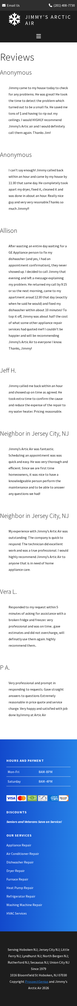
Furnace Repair (17, 879)
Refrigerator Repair (20, 896)
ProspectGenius (36, 981)
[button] (38, 36)
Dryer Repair (15, 871)
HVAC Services (16, 913)
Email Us (13, 5)
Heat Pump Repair (19, 888)
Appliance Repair (18, 845)
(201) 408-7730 (64, 5)
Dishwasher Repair (20, 862)
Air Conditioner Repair (22, 853)
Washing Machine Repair (24, 905)
